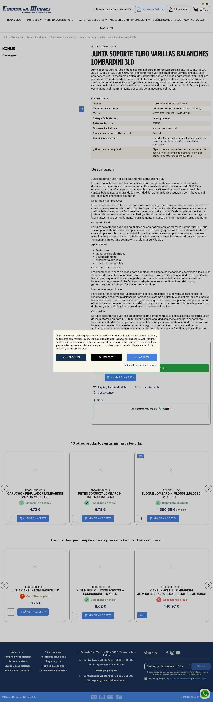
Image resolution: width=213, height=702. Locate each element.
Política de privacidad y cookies (140, 365)
